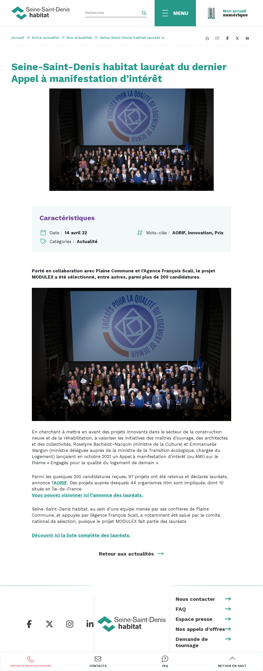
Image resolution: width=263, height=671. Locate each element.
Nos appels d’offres (200, 629)
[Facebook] (29, 624)
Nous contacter (195, 599)
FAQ (181, 609)
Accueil (17, 37)
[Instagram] (70, 624)
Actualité (87, 241)
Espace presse (194, 619)
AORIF (178, 232)
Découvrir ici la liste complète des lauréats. (81, 535)
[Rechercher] (144, 13)
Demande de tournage (192, 642)
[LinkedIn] (90, 624)
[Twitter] (49, 624)
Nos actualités (79, 37)
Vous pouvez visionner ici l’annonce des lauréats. (87, 495)
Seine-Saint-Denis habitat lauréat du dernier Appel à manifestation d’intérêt (134, 37)
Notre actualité (45, 37)
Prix (219, 232)
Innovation (200, 232)
